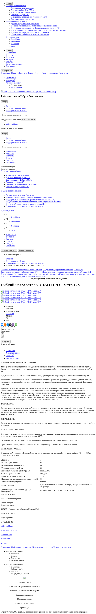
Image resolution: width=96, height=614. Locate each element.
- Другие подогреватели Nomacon (58, 270)
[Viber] (13, 324)
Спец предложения (14, 64)
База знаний (11, 151)
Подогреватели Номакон (16, 21)
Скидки (9, 160)
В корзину (6, 341)
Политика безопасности (42, 547)
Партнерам (10, 66)
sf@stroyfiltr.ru (7, 526)
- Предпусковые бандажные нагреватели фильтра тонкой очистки (47, 273)
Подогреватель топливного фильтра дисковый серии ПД (35, 28)
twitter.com (5, 539)
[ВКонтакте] (2, 324)
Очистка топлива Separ (16, 6)
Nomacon (15, 44)
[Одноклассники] (5, 324)
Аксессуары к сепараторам (22, 8)
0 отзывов (9, 308)
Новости (9, 55)
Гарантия (10, 57)
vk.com (4, 543)
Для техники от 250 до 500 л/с (24, 12)
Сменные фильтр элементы (22, 19)
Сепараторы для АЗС (20, 15)
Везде (8, 106)
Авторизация (16, 85)
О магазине (11, 53)
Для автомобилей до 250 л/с (23, 10)
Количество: (6, 331)
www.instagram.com (9, 530)
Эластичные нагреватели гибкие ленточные (30, 35)
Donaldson (15, 39)
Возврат (9, 59)
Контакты (10, 156)
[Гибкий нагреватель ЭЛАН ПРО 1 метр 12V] (21, 291)
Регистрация (16, 87)
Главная (9, 259)
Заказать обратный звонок (12, 128)
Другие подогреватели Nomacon (25, 23)
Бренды (9, 62)
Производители (12, 37)
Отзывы (10, 356)
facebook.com (6, 534)
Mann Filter (15, 41)
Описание (10, 351)
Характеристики (13, 353)
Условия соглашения (62, 547)
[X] (10, 324)
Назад (9, 3)
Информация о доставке (21, 547)
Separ (13, 46)
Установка (10, 162)
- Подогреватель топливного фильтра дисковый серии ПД (65, 272)
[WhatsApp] (16, 324)
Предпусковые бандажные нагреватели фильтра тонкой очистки (38, 30)
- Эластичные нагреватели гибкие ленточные (24, 276)
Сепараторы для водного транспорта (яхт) (29, 17)
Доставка (10, 153)
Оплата (9, 158)
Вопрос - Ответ (13, 358)
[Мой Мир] (7, 324)
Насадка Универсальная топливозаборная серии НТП (34, 26)
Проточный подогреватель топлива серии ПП (30, 32)
